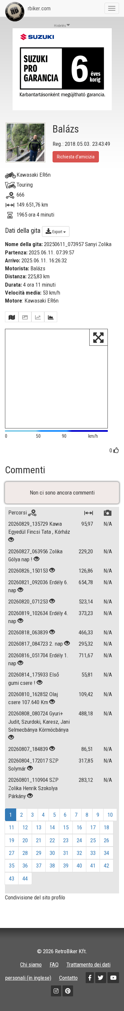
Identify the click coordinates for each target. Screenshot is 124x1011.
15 (65, 827)
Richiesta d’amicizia (76, 156)
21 (38, 840)
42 (106, 865)
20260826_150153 (28, 570)
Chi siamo (31, 964)
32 (79, 853)
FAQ (54, 964)
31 (65, 853)
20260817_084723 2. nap (35, 643)
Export (57, 232)
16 (79, 827)
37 (38, 865)
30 (52, 853)
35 (11, 865)
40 (79, 865)
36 (25, 865)
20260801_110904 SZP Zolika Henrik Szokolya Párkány (33, 788)
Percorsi (18, 512)
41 (93, 865)
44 (25, 878)
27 (11, 853)
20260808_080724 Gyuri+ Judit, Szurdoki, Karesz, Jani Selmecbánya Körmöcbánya (39, 721)
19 (11, 840)
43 (11, 878)
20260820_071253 (28, 601)
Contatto (68, 977)
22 (52, 840)
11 (11, 827)
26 (106, 840)
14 (52, 827)
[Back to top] (105, 992)
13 (38, 827)
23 (65, 840)
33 (93, 853)
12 (25, 827)
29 (38, 853)
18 (106, 827)
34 (106, 853)
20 (25, 840)
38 (52, 865)
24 (79, 840)
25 (93, 840)
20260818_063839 (28, 632)
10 (110, 814)
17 (93, 827)
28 (25, 853)
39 (65, 865)
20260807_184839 (28, 749)
